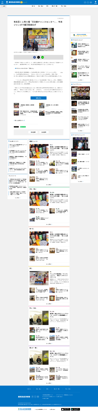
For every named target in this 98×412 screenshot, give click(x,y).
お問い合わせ (59, 396)
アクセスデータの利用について (49, 396)
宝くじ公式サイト (19, 120)
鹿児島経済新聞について (48, 394)
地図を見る (38, 98)
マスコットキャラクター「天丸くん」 (25, 68)
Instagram (91, 2)
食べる (33, 6)
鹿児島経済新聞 (13, 2)
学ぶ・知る (63, 6)
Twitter (88, 2)
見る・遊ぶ (40, 6)
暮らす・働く (55, 6)
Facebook (85, 2)
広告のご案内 (46, 398)
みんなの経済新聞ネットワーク (24, 409)
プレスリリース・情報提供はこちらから (65, 394)
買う (48, 6)
